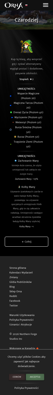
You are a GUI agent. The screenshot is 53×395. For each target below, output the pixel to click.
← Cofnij (26, 241)
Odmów (17, 377)
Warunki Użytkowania (21, 315)
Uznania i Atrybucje (20, 324)
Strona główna (17, 267)
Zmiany (13, 277)
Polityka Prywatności (26, 387)
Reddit (13, 296)
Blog (12, 286)
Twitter (13, 305)
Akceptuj (35, 377)
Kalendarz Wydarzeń (21, 272)
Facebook (14, 300)
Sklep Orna (15, 291)
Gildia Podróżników (20, 282)
